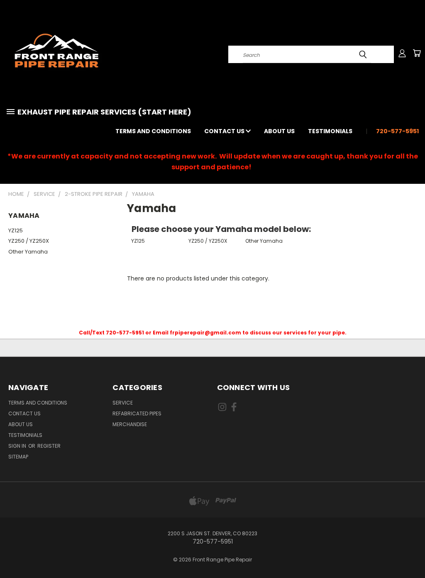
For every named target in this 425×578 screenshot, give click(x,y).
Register (49, 445)
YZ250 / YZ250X (28, 241)
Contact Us (225, 131)
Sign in (17, 445)
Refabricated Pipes (136, 413)
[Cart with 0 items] (417, 53)
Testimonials (330, 131)
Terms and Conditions (153, 131)
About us (279, 131)
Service (122, 402)
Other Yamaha (28, 252)
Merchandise (129, 424)
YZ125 (15, 230)
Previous (412, 552)
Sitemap (18, 456)
